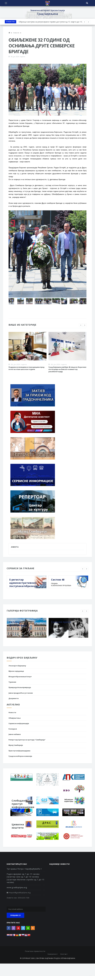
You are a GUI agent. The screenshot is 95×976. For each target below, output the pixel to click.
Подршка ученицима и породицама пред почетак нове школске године (26, 368)
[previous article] (88, 22)
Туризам (12, 682)
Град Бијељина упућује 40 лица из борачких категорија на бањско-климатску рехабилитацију (67, 369)
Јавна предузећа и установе (21, 693)
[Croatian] (8, 936)
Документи (14, 698)
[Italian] (20, 936)
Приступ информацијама (19, 751)
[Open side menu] (6, 3)
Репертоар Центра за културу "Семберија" (27, 740)
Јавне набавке (15, 734)
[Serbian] (25, 936)
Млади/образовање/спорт (20, 676)
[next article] (84, 22)
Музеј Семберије (16, 745)
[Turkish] (28, 936)
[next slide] (84, 325)
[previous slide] (81, 325)
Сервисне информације (19, 723)
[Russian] (23, 936)
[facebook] (9, 928)
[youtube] (18, 928)
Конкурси (13, 729)
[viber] (13, 928)
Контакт (64, 954)
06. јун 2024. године (18, 57)
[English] (11, 936)
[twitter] (23, 928)
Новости (12, 712)
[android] (28, 928)
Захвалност (53, 954)
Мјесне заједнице (16, 671)
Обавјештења (10, 21)
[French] (14, 936)
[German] (17, 936)
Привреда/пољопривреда (20, 687)
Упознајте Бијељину (17, 666)
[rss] (33, 928)
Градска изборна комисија (20, 756)
